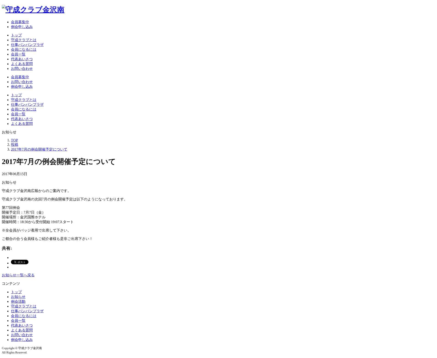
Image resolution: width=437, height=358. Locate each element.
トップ (16, 35)
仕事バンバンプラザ (27, 45)
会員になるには (23, 49)
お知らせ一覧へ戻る (18, 275)
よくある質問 (22, 64)
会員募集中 (20, 22)
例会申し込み (22, 27)
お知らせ (18, 297)
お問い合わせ (22, 69)
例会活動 (18, 301)
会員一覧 (18, 54)
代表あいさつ (22, 59)
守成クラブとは (23, 40)
